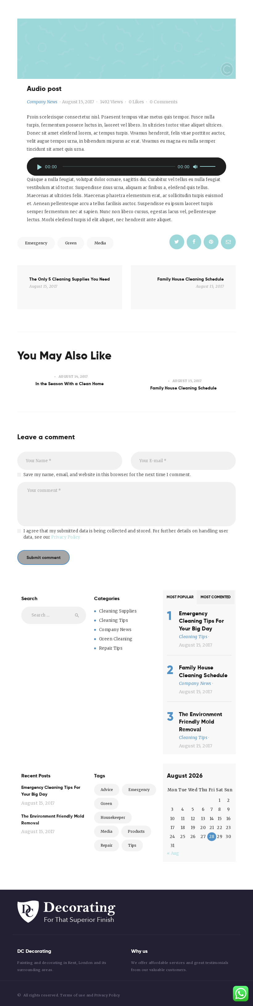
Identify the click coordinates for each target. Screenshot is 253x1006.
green (71, 243)
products (136, 831)
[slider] (208, 167)
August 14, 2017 (73, 377)
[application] (126, 166)
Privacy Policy (65, 537)
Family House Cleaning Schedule (183, 388)
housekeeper (113, 817)
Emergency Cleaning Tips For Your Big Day (201, 621)
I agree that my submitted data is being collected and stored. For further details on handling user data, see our (125, 534)
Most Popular (180, 597)
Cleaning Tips (113, 620)
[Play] (39, 167)
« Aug (173, 853)
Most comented (216, 597)
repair (107, 845)
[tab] (180, 597)
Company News (42, 102)
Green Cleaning (116, 639)
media (100, 243)
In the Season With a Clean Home (69, 383)
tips (132, 845)
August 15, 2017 (78, 102)
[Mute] (195, 166)
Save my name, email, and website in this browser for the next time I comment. (107, 474)
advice (107, 789)
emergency (36, 243)
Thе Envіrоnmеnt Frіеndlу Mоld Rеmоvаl (200, 722)
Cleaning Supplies (118, 611)
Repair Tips (111, 648)
